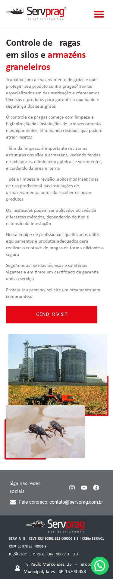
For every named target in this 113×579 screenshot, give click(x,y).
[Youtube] (84, 488)
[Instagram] (72, 488)
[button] (99, 14)
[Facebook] (96, 488)
